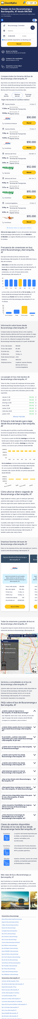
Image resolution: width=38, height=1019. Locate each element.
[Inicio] (11, 3)
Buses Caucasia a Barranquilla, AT (10, 991)
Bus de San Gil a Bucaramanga (10, 961)
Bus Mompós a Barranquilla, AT (10, 1018)
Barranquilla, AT (30, 637)
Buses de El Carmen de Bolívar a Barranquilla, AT (14, 1006)
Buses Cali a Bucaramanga (8, 929)
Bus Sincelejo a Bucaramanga (9, 967)
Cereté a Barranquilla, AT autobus (10, 994)
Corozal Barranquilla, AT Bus (9, 997)
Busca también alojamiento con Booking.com (17, 40)
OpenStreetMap (29, 675)
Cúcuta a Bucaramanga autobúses (11, 944)
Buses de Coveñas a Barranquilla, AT (11, 1000)
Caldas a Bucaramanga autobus (10, 926)
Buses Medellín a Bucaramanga (10, 953)
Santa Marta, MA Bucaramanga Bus (11, 964)
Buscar (29, 123)
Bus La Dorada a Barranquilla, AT (10, 1009)
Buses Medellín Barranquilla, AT (10, 1015)
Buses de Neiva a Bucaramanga (10, 956)
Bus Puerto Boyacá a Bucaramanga (11, 958)
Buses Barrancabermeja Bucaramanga (12, 921)
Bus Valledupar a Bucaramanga (10, 976)
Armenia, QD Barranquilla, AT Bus (10, 983)
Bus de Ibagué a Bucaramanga (10, 950)
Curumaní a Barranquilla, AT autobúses (12, 1003)
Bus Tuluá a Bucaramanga (8, 970)
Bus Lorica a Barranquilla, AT (9, 1012)
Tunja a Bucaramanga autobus (10, 973)
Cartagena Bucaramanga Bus (9, 932)
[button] (35, 669)
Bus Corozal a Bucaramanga (9, 941)
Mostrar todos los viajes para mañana (19, 228)
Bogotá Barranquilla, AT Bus (9, 988)
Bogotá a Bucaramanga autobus (10, 923)
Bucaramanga (16, 637)
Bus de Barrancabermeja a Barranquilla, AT (13, 985)
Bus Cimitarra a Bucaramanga (9, 938)
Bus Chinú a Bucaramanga (9, 935)
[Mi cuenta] (23, 2)
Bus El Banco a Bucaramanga (9, 947)
